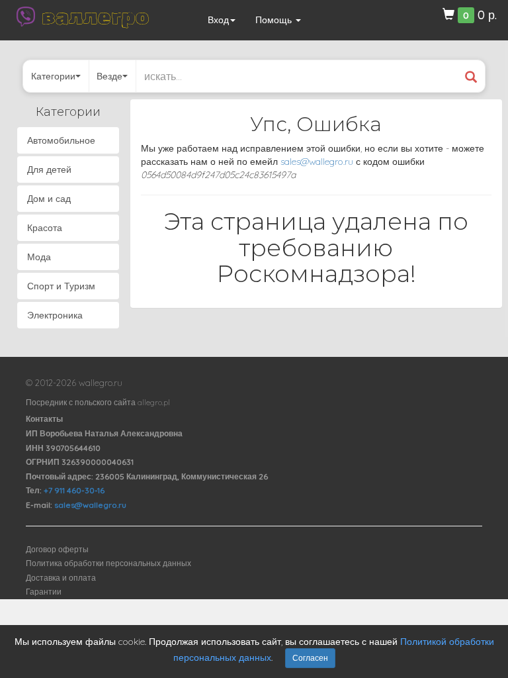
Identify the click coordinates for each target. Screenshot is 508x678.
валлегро (95, 16)
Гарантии (44, 592)
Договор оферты (57, 549)
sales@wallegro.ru (316, 162)
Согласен (310, 658)
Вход (218, 20)
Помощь (274, 20)
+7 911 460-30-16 (74, 490)
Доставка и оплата (61, 578)
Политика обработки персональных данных (108, 563)
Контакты (44, 419)
